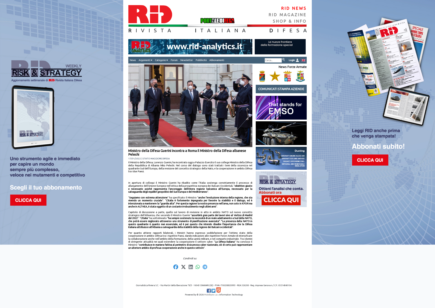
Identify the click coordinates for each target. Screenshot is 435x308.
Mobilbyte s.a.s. (211, 295)
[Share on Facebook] (175, 267)
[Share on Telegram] (205, 267)
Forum (174, 60)
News (133, 60)
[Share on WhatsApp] (198, 267)
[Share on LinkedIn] (191, 267)
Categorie (160, 60)
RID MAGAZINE (288, 14)
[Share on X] (183, 267)
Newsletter (186, 60)
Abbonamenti (216, 60)
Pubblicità (201, 60)
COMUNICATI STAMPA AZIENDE (281, 89)
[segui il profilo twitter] (213, 291)
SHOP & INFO (290, 21)
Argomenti (145, 60)
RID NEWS (294, 8)
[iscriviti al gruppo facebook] (209, 291)
